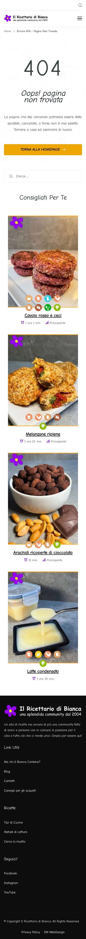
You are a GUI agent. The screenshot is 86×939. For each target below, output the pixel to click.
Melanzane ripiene (43, 434)
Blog (7, 771)
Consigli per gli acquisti (20, 790)
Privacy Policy (30, 932)
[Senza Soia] (57, 298)
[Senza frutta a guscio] (38, 298)
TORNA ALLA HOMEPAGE (41, 149)
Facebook (10, 873)
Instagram (11, 883)
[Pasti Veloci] (28, 298)
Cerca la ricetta (14, 841)
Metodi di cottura (15, 832)
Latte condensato (43, 671)
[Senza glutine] (38, 654)
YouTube (10, 892)
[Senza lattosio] (47, 298)
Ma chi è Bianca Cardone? (22, 762)
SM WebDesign (54, 932)
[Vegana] (47, 307)
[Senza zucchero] (38, 307)
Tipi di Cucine (13, 822)
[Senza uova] (28, 307)
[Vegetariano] (57, 307)
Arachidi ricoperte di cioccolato (43, 552)
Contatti (9, 781)
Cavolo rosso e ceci (43, 315)
